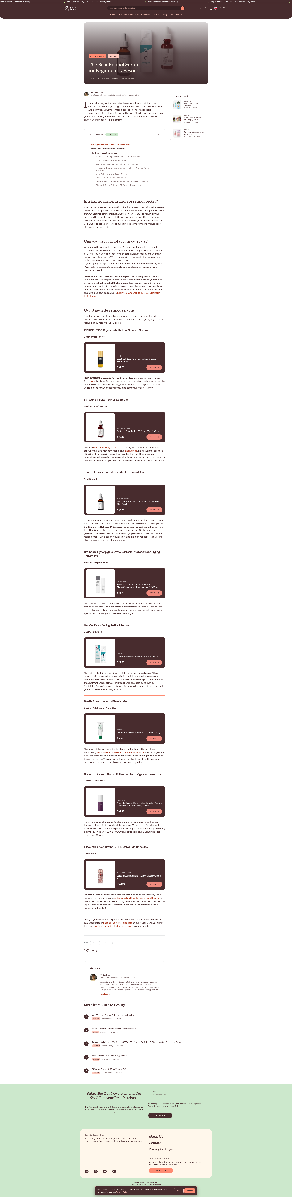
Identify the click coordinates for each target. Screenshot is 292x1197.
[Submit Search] (182, 8)
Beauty (113, 15)
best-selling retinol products (117, 923)
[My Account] (206, 8)
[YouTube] (105, 1171)
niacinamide (130, 450)
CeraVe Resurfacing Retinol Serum (111, 174)
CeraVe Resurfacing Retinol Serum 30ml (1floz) (137, 657)
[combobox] (144, 8)
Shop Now (161, 1170)
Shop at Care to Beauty (172, 15)
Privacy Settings (161, 1149)
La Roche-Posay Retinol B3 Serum (111, 160)
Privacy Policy (122, 1192)
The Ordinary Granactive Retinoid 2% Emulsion (117, 164)
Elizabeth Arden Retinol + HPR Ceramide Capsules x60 (139, 877)
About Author (134, 95)
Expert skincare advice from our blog (112, 2)
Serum (95, 943)
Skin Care (113, 56)
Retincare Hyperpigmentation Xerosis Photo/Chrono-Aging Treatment (122, 169)
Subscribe (160, 1115)
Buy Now (152, 367)
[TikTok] (114, 1171)
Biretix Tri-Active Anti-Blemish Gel (111, 178)
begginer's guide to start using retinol (112, 926)
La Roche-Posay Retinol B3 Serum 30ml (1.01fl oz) (138, 431)
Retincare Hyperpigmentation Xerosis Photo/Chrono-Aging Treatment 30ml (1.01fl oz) (137, 586)
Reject (178, 1191)
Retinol (107, 943)
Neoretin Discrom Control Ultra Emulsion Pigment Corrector (123, 181)
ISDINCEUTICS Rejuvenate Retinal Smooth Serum (118, 156)
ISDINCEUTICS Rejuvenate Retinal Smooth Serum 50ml (136, 360)
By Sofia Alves (97, 93)
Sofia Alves (105, 975)
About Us (156, 1136)
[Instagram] (96, 1171)
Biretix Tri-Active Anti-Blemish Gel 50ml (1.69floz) (138, 733)
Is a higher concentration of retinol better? (110, 144)
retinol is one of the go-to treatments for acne (120, 752)
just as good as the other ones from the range (137, 898)
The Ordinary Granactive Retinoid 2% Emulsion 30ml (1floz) (138, 503)
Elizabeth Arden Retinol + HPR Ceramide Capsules (118, 185)
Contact (155, 1143)
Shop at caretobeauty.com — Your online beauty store (38, 2)
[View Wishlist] (201, 8)
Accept (190, 1191)
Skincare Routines (142, 15)
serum (105, 447)
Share (93, 951)
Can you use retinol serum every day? (108, 149)
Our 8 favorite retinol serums (104, 153)
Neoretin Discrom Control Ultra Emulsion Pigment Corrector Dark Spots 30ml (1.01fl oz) (139, 804)
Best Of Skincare (126, 15)
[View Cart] (211, 8)
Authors (156, 15)
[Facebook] (87, 1171)
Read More (105, 994)
